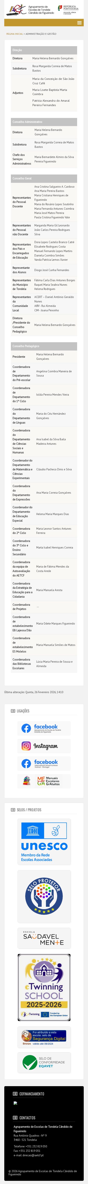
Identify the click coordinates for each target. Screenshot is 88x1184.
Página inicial (14, 33)
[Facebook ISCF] (44, 763)
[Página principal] (44, 10)
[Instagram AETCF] (44, 746)
